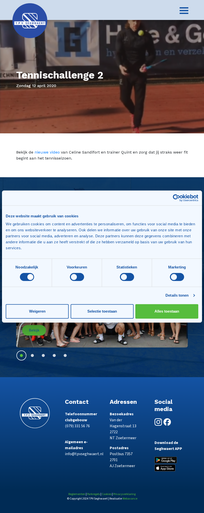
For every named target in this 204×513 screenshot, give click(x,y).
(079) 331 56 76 (77, 426)
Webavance (129, 499)
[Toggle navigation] (184, 10)
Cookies (106, 494)
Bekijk (34, 330)
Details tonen (177, 295)
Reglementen (76, 494)
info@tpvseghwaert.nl (84, 454)
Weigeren (37, 311)
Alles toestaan (166, 311)
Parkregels (93, 494)
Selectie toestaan (102, 311)
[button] (21, 355)
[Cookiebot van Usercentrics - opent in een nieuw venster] (176, 198)
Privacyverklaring (124, 494)
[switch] (77, 277)
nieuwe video (47, 152)
